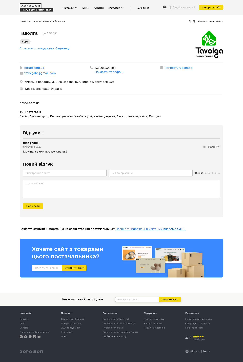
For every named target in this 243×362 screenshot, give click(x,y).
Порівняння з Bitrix (113, 327)
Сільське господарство (37, 48)
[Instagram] (21, 336)
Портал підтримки (154, 319)
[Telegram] (26, 336)
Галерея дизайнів (71, 323)
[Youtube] (39, 336)
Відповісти (213, 147)
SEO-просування (70, 327)
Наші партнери (194, 327)
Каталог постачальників (36, 21)
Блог (22, 323)
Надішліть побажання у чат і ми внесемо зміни (150, 228)
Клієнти (99, 7)
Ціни (85, 7)
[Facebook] (30, 336)
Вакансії (24, 327)
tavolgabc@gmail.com (40, 73)
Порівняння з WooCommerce (118, 323)
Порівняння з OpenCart (115, 319)
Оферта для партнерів (197, 323)
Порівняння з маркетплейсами (120, 332)
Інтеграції (66, 332)
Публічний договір (154, 327)
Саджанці (62, 48)
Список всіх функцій (72, 319)
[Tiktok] (35, 336)
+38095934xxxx (105, 67)
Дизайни (143, 7)
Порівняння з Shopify (114, 336)
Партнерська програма (198, 319)
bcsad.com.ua (34, 67)
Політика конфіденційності (35, 332)
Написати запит (153, 323)
